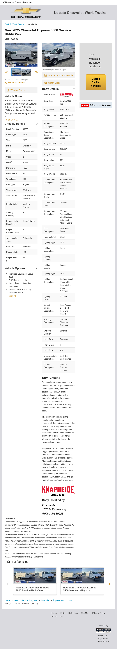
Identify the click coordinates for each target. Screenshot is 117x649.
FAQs (62, 613)
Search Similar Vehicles (96, 82)
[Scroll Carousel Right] (109, 583)
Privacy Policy (98, 613)
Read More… (11, 119)
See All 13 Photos (16, 82)
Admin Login (56, 616)
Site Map (85, 613)
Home (54, 613)
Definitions (73, 613)
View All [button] (12, 295)
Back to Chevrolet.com (18, 2)
